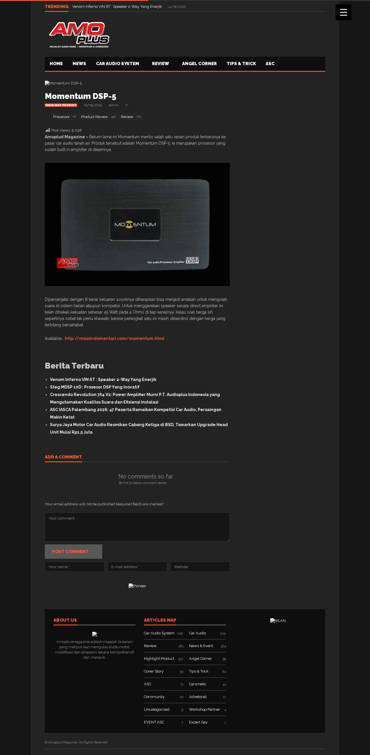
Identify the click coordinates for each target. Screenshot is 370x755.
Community (154, 697)
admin (114, 105)
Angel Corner (199, 63)
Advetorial (198, 697)
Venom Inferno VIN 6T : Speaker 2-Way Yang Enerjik (117, 6)
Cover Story (154, 671)
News (79, 63)
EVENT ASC (154, 722)
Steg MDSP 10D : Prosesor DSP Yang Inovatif (95, 387)
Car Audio (197, 633)
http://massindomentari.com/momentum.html (114, 338)
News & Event (201, 646)
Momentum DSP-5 (80, 96)
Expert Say (198, 722)
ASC (270, 63)
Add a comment (63, 457)
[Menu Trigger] (344, 12)
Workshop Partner (204, 709)
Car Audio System (117, 63)
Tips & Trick (241, 63)
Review (160, 63)
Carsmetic (197, 684)
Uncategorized (156, 709)
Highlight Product (61, 105)
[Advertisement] (220, 34)
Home (56, 63)
